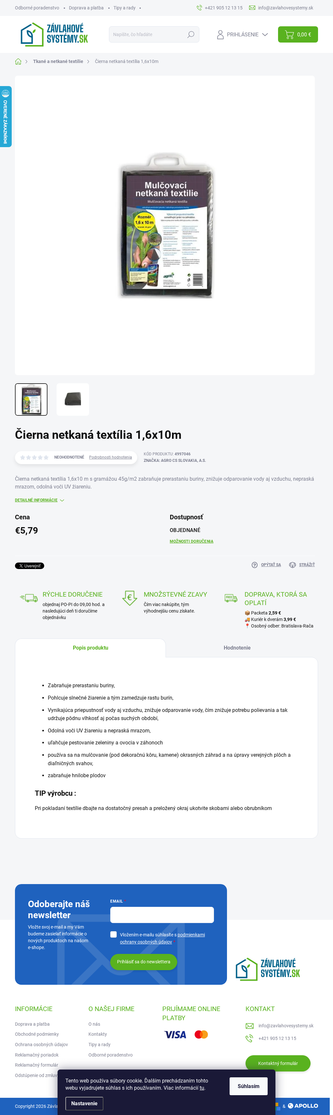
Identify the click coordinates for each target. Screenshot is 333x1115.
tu (202, 1088)
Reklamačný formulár (36, 1065)
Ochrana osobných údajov (41, 1044)
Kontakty (97, 1034)
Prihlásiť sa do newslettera (143, 961)
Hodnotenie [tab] (237, 648)
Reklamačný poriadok (37, 1055)
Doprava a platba (86, 7)
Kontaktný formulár (278, 1063)
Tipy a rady (124, 7)
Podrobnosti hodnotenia (110, 457)
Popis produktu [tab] (90, 648)
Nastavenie (84, 1103)
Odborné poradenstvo (37, 7)
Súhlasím (249, 1086)
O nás (94, 1024)
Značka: (175, 460)
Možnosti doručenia (191, 541)
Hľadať (191, 34)
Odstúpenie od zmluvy (37, 1075)
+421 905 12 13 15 (277, 1038)
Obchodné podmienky (37, 1034)
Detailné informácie (36, 500)
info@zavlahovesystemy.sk (286, 1025)
